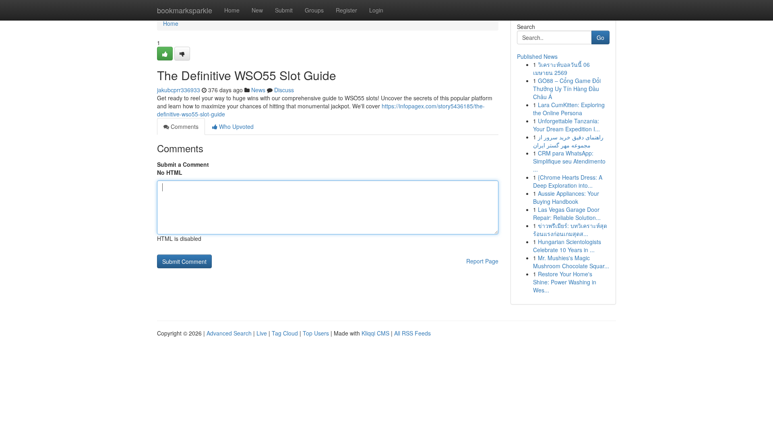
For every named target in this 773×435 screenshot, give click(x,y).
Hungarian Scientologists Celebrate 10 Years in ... (567, 246)
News (258, 90)
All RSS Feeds (412, 333)
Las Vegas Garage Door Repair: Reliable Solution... (567, 213)
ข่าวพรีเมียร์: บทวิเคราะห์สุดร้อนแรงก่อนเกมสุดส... (570, 230)
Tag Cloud (285, 333)
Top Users (316, 333)
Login (376, 10)
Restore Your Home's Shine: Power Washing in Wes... (564, 282)
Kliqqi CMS (375, 333)
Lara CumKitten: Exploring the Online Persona (569, 109)
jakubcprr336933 (178, 90)
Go (600, 37)
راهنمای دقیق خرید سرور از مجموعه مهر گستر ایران (568, 141)
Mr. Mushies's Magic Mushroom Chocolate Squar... (571, 262)
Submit (284, 10)
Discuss (284, 90)
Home (232, 10)
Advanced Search (229, 333)
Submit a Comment (183, 164)
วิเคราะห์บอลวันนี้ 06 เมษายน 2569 (561, 68)
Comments (183, 126)
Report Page (482, 261)
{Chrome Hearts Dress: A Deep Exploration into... (567, 181)
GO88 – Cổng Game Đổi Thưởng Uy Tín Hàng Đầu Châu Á (567, 89)
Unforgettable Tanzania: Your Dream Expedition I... (566, 125)
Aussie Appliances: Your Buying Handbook (566, 197)
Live (261, 333)
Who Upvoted (235, 126)
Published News (537, 56)
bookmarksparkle (184, 10)
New (257, 10)
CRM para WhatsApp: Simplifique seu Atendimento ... (569, 161)
